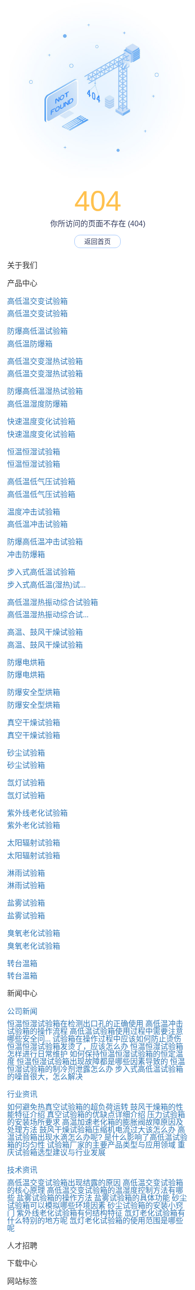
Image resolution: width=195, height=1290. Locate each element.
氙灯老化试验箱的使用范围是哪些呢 (95, 1224)
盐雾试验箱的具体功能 (132, 1198)
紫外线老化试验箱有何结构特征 (70, 1213)
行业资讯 (22, 1094)
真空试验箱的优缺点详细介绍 (96, 1115)
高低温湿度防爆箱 (37, 404)
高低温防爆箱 (30, 344)
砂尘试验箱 (26, 753)
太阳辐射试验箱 (33, 843)
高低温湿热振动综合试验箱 (52, 602)
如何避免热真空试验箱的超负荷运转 (67, 1107)
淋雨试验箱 (26, 873)
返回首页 (97, 241)
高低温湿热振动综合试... (48, 615)
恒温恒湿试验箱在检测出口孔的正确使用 (75, 1024)
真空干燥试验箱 (33, 723)
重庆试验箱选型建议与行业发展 (96, 1149)
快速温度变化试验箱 (41, 422)
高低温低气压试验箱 (41, 482)
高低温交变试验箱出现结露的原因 (64, 1183)
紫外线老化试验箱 (37, 813)
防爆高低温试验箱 (37, 331)
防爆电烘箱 (26, 662)
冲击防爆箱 (26, 555)
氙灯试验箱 (26, 783)
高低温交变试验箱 (37, 301)
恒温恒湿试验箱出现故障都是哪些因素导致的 (92, 1062)
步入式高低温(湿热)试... (46, 585)
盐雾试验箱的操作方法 (54, 1198)
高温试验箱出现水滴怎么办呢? (96, 1133)
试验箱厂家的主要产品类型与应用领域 (111, 1145)
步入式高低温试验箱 (41, 572)
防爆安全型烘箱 (33, 692)
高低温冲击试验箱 (37, 524)
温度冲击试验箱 (33, 512)
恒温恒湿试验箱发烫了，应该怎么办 (67, 1046)
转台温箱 (22, 964)
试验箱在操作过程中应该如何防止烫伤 (117, 1039)
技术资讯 (22, 1170)
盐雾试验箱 (26, 903)
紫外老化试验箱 (33, 825)
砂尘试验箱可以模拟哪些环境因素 (97, 1202)
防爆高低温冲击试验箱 (45, 542)
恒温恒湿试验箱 (33, 452)
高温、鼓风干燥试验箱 (45, 632)
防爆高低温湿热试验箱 (45, 391)
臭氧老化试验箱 (33, 933)
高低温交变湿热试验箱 (45, 361)
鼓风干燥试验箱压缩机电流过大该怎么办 (107, 1130)
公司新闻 (22, 1011)
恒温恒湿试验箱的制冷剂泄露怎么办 (96, 1065)
